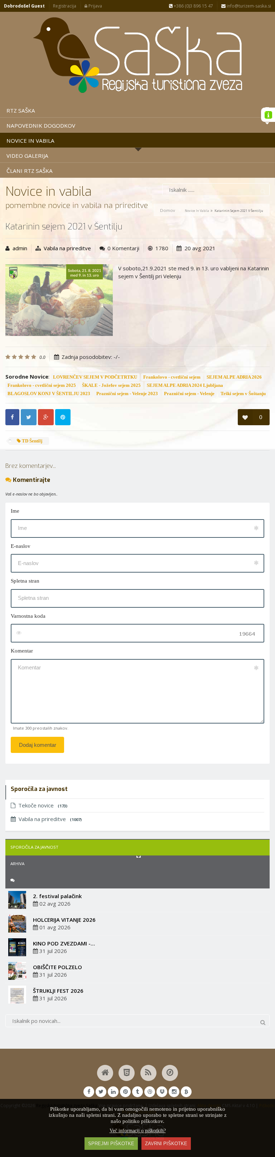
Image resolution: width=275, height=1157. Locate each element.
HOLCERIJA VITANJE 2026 (64, 919)
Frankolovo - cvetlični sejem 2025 (42, 385)
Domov (167, 210)
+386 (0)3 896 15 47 (193, 6)
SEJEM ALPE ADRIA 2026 (234, 377)
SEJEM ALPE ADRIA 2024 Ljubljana (185, 385)
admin (20, 248)
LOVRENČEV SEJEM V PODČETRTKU (95, 377)
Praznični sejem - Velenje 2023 (127, 393)
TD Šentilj (31, 441)
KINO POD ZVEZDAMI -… (64, 943)
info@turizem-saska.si (248, 6)
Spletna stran (25, 581)
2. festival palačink (57, 896)
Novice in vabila (197, 210)
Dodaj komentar (37, 745)
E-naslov (20, 546)
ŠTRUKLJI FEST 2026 (58, 990)
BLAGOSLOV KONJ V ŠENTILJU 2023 (49, 393)
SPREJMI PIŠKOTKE (111, 1143)
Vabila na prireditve (67, 248)
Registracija (64, 6)
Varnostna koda (28, 616)
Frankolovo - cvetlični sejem (172, 377)
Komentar (22, 651)
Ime (15, 511)
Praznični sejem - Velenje (189, 393)
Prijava (94, 6)
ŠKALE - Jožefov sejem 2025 (111, 385)
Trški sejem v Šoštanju (243, 393)
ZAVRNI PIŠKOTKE (166, 1143)
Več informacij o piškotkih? (138, 1130)
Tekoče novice (42, 805)
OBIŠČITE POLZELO (57, 967)
